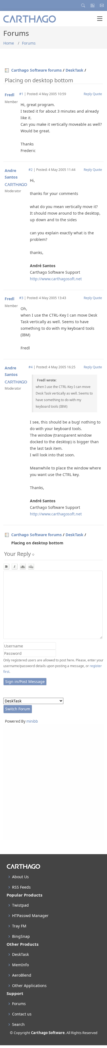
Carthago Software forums (36, 70)
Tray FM (19, 926)
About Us (20, 877)
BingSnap (21, 936)
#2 (31, 169)
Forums (29, 43)
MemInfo (20, 965)
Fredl (9, 94)
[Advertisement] (53, 782)
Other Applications (29, 986)
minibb (32, 721)
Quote (97, 94)
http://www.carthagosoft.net (56, 278)
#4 (31, 367)
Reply (88, 94)
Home (8, 43)
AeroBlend (21, 975)
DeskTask (74, 70)
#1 (21, 94)
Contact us (22, 1014)
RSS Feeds (21, 887)
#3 (21, 298)
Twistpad (20, 905)
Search (18, 1024)
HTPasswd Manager (30, 916)
